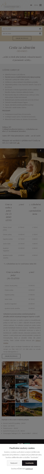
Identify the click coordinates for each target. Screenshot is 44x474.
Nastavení (13, 463)
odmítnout (29, 469)
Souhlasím (29, 463)
